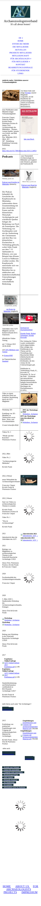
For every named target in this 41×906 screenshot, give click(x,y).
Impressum (30, 892)
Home (20, 41)
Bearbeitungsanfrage (20, 67)
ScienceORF (8, 355)
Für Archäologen (20, 59)
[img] (20, 11)
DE (20, 38)
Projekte (28, 93)
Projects (10, 892)
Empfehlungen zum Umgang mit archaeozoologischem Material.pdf (30, 726)
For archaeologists (22, 888)
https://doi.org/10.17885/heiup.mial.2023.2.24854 (19, 151)
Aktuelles (20, 50)
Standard (5, 361)
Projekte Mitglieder (20, 53)
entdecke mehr (20, 44)
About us (22, 886)
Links (20, 73)
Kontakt (20, 64)
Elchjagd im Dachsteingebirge (27, 329)
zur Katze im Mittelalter (9, 310)
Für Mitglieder (20, 62)
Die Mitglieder (20, 47)
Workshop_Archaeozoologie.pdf (15, 620)
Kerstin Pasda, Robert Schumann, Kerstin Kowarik (28, 335)
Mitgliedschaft (20, 56)
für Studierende (21, 70)
